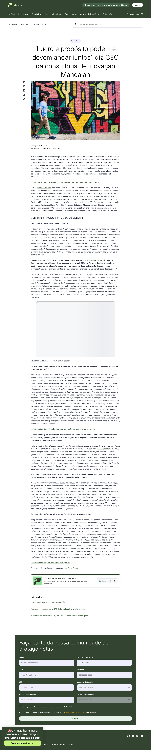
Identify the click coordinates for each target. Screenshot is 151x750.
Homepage (12, 24)
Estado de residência (27, 694)
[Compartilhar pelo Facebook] (24, 90)
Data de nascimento (85, 657)
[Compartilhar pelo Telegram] (24, 99)
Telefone (80, 670)
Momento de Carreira (85, 682)
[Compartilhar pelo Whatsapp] (24, 94)
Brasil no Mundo (44, 188)
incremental (102, 449)
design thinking (95, 260)
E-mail (21, 670)
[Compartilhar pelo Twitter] (24, 81)
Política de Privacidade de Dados (74, 712)
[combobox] (21, 700)
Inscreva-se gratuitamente (22, 743)
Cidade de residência (85, 694)
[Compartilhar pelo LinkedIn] (24, 86)
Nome (21, 657)
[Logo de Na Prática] (15, 5)
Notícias (24, 24)
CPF (20, 682)
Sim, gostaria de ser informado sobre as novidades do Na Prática (48, 707)
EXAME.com (73, 568)
